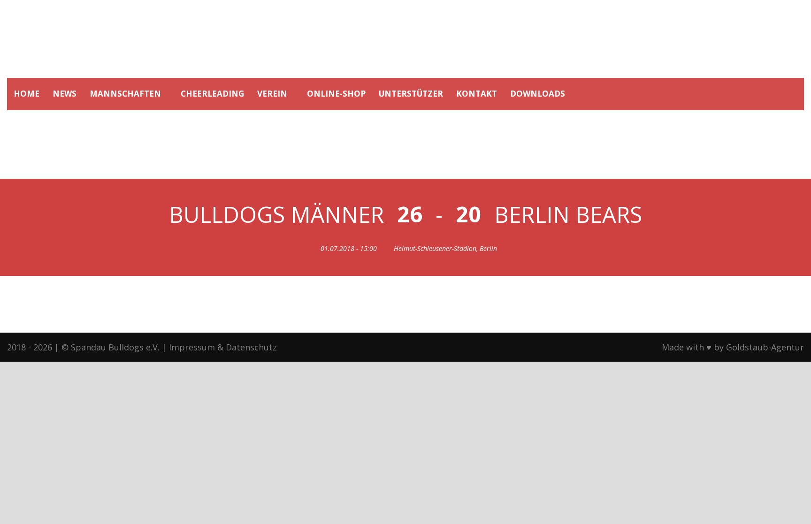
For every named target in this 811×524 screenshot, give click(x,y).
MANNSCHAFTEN (125, 93)
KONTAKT (476, 93)
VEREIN (272, 93)
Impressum (192, 347)
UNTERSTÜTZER (411, 93)
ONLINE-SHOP (336, 93)
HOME (26, 93)
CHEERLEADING (212, 93)
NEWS (65, 93)
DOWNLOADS (537, 93)
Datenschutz (251, 347)
